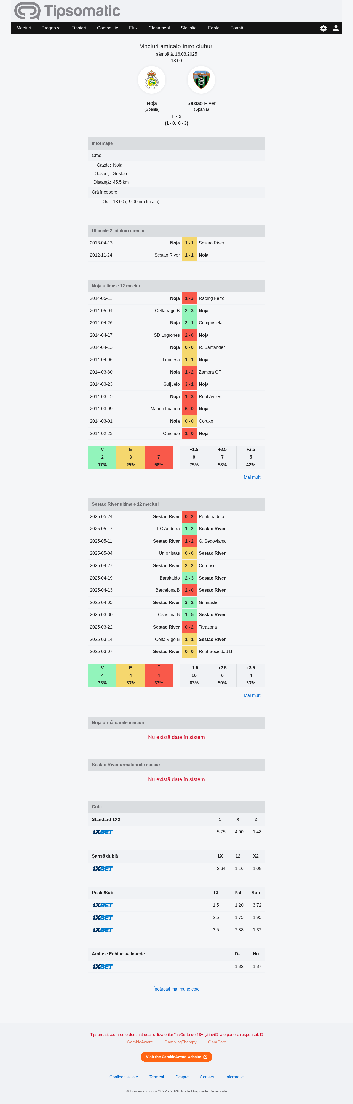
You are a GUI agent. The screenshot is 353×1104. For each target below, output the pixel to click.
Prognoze (51, 28)
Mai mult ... (254, 477)
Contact (207, 1077)
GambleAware (140, 1042)
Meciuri (24, 28)
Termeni (156, 1077)
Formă (237, 28)
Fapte (214, 28)
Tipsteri (79, 28)
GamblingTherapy (180, 1042)
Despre (182, 1077)
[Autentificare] (336, 28)
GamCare (217, 1042)
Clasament (159, 28)
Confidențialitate (123, 1077)
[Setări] (323, 28)
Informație (235, 1077)
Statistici (189, 28)
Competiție (107, 28)
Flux (133, 28)
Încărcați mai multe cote (177, 989)
